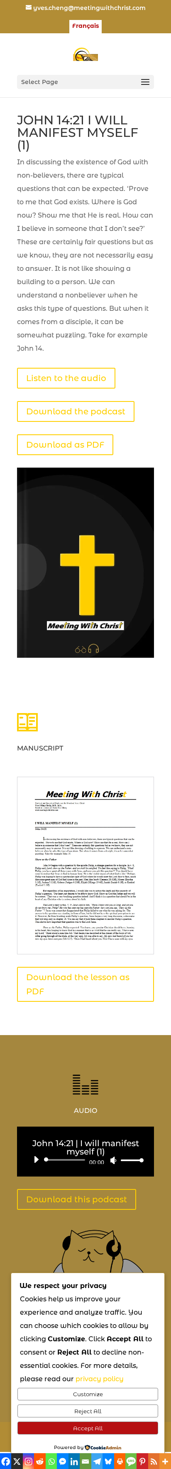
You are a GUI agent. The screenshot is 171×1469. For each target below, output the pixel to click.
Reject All (87, 1411)
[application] (85, 1160)
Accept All (88, 1428)
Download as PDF (65, 445)
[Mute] (113, 1160)
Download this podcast (76, 1199)
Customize (88, 1394)
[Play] (36, 1159)
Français (85, 26)
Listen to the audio (66, 378)
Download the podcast (75, 411)
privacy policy (100, 1379)
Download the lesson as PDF (77, 984)
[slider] (130, 1160)
